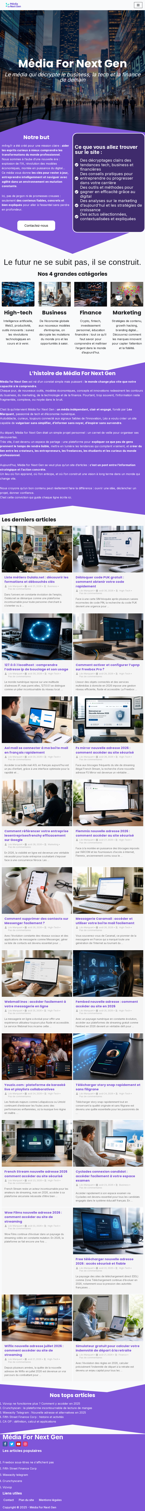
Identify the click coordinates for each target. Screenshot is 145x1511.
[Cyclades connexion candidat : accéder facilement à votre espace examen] (108, 1143)
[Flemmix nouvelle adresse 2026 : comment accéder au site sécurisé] (108, 803)
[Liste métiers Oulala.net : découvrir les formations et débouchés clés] (37, 549)
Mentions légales (50, 1500)
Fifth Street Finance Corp (20, 1468)
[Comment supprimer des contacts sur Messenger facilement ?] (37, 890)
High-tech (18, 312)
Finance (91, 312)
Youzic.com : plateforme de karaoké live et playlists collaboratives (34, 1087)
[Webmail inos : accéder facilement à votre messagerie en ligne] (37, 973)
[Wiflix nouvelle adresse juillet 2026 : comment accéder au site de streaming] (37, 1318)
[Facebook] (5, 1444)
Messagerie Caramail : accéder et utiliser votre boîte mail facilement (105, 920)
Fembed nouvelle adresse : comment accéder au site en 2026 (107, 1003)
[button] (36, 226)
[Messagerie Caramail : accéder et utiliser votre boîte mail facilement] (108, 890)
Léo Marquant (15, 586)
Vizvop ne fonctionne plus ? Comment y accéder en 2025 (41, 1403)
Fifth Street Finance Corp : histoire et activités (33, 1417)
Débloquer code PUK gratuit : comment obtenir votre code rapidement (100, 581)
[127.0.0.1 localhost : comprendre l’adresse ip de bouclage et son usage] (37, 636)
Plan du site (26, 1500)
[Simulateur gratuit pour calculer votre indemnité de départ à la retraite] (108, 1318)
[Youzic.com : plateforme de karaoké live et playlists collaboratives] (37, 1056)
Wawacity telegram (15, 1475)
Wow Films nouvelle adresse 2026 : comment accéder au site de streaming (33, 1216)
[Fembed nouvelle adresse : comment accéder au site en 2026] (108, 973)
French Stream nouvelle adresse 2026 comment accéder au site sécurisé (35, 1173)
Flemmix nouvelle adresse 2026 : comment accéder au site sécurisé (105, 833)
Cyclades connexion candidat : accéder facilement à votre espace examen (105, 1175)
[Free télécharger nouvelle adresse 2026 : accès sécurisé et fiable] (108, 1231)
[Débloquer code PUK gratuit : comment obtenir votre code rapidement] (108, 549)
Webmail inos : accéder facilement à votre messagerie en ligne (35, 1003)
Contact (8, 1500)
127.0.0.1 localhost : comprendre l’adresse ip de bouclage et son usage (36, 667)
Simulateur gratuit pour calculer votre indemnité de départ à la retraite (108, 1348)
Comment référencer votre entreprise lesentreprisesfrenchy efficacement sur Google (36, 835)
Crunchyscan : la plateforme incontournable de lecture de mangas (47, 1408)
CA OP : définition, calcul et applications (29, 1421)
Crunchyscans (12, 1481)
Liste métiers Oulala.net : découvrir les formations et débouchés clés (36, 579)
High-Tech (124, 590)
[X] (11, 1444)
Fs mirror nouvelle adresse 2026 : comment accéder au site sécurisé (105, 750)
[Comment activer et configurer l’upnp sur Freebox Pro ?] (108, 636)
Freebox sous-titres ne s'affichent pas (28, 1462)
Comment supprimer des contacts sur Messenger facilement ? (36, 920)
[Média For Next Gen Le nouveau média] (13, 5)
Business (54, 312)
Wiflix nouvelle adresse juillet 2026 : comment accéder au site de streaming (33, 1350)
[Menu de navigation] (138, 5)
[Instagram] (25, 1444)
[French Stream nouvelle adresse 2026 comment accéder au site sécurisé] (37, 1143)
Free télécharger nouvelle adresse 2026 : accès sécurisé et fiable (105, 1261)
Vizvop (7, 1487)
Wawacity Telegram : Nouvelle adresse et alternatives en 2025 (44, 1412)
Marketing (127, 312)
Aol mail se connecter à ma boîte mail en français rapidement (36, 750)
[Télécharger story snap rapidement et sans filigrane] (108, 1056)
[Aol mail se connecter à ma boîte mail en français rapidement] (37, 719)
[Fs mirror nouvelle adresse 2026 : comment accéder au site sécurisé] (108, 719)
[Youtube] (18, 1444)
